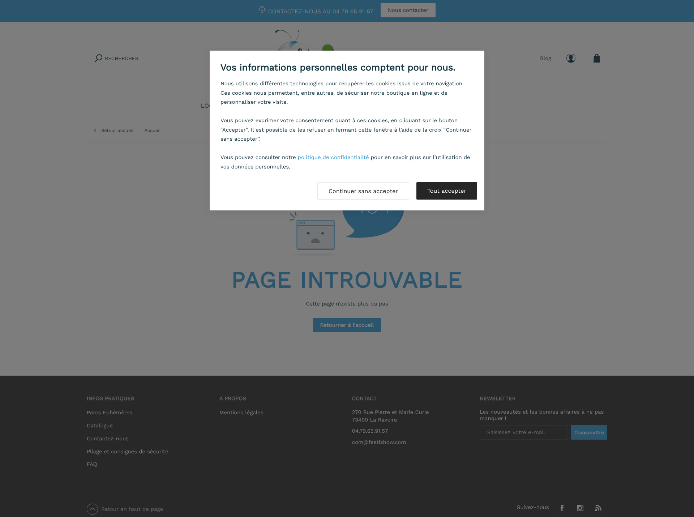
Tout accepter (446, 190)
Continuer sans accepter (363, 191)
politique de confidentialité (333, 157)
